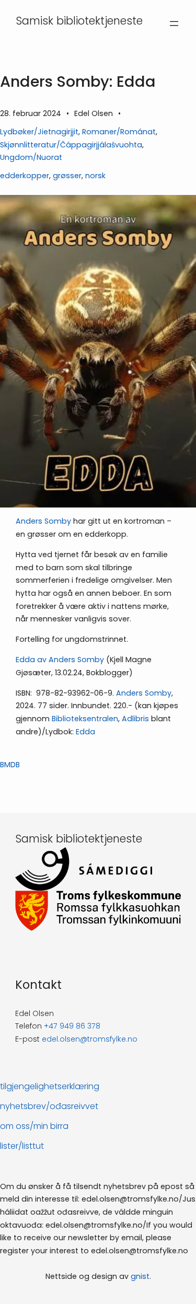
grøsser (67, 175)
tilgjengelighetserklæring (49, 1086)
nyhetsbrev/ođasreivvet (49, 1106)
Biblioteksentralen (85, 718)
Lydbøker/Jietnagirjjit (39, 131)
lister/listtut (22, 1146)
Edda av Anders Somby (60, 659)
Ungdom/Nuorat (31, 157)
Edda (85, 731)
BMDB (10, 764)
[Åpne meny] (174, 23)
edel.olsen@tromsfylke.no (89, 1039)
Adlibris (135, 718)
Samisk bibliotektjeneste (79, 20)
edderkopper (24, 175)
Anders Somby (43, 521)
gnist (140, 1276)
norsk (95, 175)
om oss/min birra (34, 1126)
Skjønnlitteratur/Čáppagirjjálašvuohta (71, 145)
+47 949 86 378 (72, 1026)
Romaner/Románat (119, 131)
